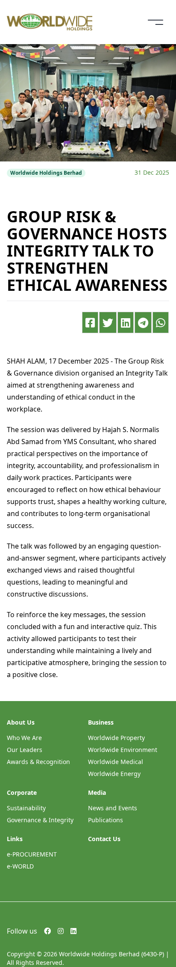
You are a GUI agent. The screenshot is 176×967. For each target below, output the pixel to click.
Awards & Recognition (38, 762)
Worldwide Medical (115, 762)
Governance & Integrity (40, 820)
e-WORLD (20, 866)
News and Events (112, 808)
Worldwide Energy (114, 774)
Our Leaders (24, 750)
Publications (105, 820)
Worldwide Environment (122, 750)
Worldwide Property (116, 738)
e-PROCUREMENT (32, 854)
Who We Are (24, 738)
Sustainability (26, 808)
